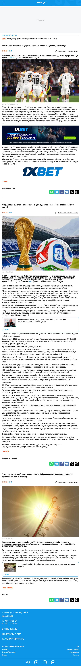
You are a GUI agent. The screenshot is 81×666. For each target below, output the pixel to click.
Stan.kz (11, 58)
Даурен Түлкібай (8, 188)
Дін (78, 646)
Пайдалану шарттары (13, 639)
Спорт (5, 182)
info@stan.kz (7, 616)
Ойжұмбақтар (74, 652)
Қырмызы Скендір (9, 458)
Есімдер (4, 655)
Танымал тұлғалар (72, 649)
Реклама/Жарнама (11, 634)
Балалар (76, 655)
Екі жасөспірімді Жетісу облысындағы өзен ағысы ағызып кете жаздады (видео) (47, 565)
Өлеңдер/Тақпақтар (8, 652)
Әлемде (6, 452)
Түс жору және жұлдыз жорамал (13, 646)
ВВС (30, 281)
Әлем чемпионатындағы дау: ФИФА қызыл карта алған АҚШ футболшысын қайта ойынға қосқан (42, 321)
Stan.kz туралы (9, 629)
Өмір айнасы (8, 588)
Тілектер (5, 649)
